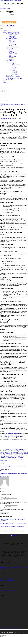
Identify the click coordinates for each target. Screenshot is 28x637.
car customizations (5, 519)
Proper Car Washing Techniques (9, 457)
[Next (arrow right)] (2, 636)
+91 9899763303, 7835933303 (7, 590)
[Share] (3, 635)
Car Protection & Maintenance (12, 104)
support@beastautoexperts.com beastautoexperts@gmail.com (7, 579)
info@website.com (4, 91)
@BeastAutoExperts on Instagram (12, 436)
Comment (2, 507)
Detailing (3, 104)
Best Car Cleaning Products (16, 449)
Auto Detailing (6, 449)
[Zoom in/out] (0, 635)
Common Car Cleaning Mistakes (12, 455)
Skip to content (3, 0)
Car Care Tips (13, 519)
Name (1, 497)
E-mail (1, 499)
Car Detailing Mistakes (17, 450)
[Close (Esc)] (5, 635)
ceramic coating (4, 526)
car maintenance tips (9, 453)
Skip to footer (18, 0)
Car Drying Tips (10, 452)
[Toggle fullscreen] (2, 635)
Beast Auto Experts (4, 488)
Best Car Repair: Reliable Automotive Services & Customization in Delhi (13, 523)
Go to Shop (2, 103)
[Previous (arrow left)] (0, 636)
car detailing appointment (12, 433)
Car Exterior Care (18, 452)
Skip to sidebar (10, 0)
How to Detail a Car (9, 456)
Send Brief (2, 97)
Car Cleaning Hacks (7, 450)
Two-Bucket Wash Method (11, 459)
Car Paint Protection (18, 453)
